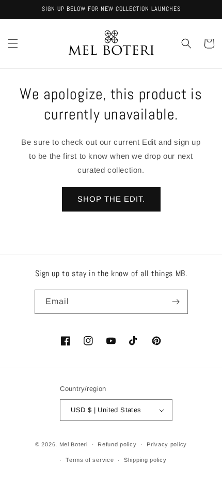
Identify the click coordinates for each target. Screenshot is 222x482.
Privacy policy (167, 444)
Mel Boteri (73, 444)
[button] (13, 43)
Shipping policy (145, 460)
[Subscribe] (176, 302)
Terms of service (90, 460)
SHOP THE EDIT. (111, 198)
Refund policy (117, 444)
